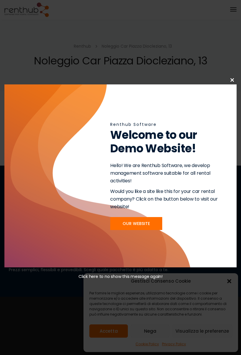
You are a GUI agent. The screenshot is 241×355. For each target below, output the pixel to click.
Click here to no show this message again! (120, 276)
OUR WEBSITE (136, 223)
